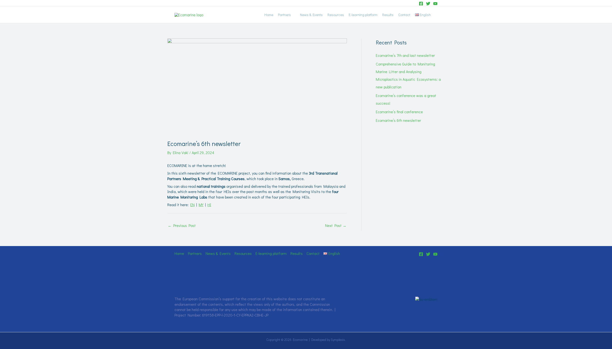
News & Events (311, 14)
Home (268, 14)
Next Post (335, 225)
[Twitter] (428, 3)
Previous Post (182, 225)
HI (209, 204)
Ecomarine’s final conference (399, 111)
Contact (404, 14)
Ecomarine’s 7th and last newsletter (405, 55)
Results (387, 14)
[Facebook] (421, 3)
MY (201, 204)
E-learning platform (363, 14)
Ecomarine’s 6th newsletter (398, 120)
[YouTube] (435, 3)
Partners (284, 14)
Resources (336, 14)
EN (192, 204)
